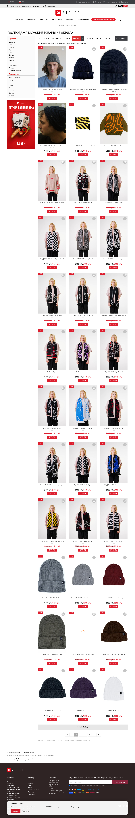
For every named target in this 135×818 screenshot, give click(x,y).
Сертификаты (83, 20)
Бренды (69, 20)
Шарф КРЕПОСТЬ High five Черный (83, 315)
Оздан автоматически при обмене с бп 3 (78, 740)
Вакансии (124, 2)
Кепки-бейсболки (15, 77)
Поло (11, 45)
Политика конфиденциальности (14, 792)
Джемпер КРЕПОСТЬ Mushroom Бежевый (52, 202)
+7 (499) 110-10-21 (15, 6)
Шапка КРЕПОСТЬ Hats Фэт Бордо (114, 598)
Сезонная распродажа (103, 20)
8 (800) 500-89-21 (26, 6)
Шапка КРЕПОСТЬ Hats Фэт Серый (52, 598)
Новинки (19, 20)
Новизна (51, 43)
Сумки (11, 85)
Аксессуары (57, 20)
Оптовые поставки (34, 790)
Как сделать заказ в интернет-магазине (13, 788)
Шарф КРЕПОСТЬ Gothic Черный (52, 315)
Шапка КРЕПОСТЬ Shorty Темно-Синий (52, 711)
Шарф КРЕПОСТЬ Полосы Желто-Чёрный (83, 146)
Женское (44, 20)
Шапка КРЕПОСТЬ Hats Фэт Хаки (52, 654)
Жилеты (11, 60)
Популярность (71, 43)
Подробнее (25, 811)
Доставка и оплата (13, 781)
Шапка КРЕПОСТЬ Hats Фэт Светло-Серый (82, 598)
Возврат (10, 783)
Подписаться (120, 782)
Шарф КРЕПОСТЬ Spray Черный (113, 485)
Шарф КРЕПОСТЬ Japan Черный (52, 372)
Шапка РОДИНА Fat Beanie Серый (52, 89)
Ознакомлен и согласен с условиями (88, 785)
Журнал (30, 783)
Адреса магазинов (84, 2)
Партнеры (31, 792)
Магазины (31, 781)
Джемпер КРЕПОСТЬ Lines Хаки (113, 146)
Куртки (11, 58)
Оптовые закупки (111, 2)
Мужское (31, 20)
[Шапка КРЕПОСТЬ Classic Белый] (113, 688)
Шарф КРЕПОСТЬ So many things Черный (52, 485)
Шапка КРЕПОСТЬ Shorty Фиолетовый (83, 711)
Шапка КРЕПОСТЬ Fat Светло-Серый (83, 654)
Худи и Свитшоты (14, 50)
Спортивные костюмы (16, 70)
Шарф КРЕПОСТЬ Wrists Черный (82, 541)
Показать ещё (82, 727)
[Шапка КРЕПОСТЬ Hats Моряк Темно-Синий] (83, 66)
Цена (56, 43)
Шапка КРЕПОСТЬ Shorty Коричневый (114, 654)
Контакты (98, 2)
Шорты (11, 47)
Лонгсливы (12, 63)
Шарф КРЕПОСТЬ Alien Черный (83, 202)
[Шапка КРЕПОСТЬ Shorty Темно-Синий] (52, 688)
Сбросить (122, 38)
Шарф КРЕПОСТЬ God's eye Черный (113, 259)
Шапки (11, 80)
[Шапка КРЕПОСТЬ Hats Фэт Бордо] (113, 575)
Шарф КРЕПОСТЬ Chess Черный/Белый (52, 259)
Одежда (40, 740)
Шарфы (11, 90)
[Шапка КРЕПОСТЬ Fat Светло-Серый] (83, 632)
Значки (11, 96)
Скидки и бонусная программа (13, 798)
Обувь (60, 740)
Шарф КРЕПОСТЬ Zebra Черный (113, 541)
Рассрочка (31, 794)
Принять (15, 811)
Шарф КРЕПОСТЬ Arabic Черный (113, 202)
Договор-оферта (12, 795)
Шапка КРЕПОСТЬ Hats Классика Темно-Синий (52, 147)
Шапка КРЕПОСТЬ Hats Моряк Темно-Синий (83, 89)
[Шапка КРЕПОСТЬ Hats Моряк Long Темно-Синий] (113, 66)
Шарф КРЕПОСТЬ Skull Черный (52, 428)
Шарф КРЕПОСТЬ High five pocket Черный (113, 315)
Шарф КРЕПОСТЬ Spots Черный (83, 485)
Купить (52, 98)
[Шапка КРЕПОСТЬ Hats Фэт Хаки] (52, 632)
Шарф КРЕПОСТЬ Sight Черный (114, 372)
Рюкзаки (12, 88)
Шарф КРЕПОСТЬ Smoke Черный (114, 428)
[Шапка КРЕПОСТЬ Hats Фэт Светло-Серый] (83, 575)
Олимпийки (13, 65)
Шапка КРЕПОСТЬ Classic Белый (113, 711)
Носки (11, 83)
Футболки (12, 42)
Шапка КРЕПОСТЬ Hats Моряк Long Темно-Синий (114, 90)
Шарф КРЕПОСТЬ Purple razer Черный (83, 372)
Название (62, 43)
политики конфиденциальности (97, 785)
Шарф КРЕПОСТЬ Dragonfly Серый (83, 259)
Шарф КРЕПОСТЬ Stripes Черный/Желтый (52, 541)
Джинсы (11, 55)
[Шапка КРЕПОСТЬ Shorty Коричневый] (113, 632)
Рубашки (12, 68)
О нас (29, 785)
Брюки (11, 52)
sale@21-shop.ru (54, 789)
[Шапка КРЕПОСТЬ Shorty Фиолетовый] (83, 688)
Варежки (12, 93)
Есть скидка (81, 43)
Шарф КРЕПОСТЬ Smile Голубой (82, 428)
